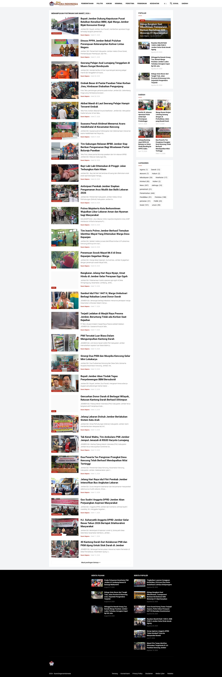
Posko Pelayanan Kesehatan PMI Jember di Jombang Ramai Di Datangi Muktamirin (116, 582)
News (144, 185)
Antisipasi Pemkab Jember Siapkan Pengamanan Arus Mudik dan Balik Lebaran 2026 (104, 189)
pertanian (145, 201)
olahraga (157, 185)
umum (156, 205)
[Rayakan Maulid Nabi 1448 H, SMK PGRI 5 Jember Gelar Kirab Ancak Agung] (144, 45)
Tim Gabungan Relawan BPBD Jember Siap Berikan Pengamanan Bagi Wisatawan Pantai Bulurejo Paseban (105, 147)
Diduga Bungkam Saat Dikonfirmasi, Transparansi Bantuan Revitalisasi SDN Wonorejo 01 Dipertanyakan (157, 595)
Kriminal (118, 3)
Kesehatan (154, 3)
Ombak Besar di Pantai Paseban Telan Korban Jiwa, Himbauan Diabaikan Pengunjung (105, 85)
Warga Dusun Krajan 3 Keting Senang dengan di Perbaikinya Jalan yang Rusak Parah (163, 116)
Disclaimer (149, 673)
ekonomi (144, 173)
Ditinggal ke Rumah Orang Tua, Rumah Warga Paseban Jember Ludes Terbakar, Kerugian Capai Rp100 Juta (160, 61)
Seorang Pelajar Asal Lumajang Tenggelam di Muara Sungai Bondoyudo (105, 65)
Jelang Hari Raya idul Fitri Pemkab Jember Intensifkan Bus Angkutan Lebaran (104, 481)
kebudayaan (146, 177)
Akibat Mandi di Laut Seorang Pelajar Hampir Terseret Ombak (105, 105)
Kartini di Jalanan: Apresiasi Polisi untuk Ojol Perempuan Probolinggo (145, 116)
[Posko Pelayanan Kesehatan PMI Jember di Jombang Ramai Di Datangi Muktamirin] (97, 583)
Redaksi (170, 673)
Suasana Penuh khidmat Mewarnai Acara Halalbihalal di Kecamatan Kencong (103, 125)
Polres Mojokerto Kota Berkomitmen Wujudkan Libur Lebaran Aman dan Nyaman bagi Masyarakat (104, 211)
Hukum (109, 3)
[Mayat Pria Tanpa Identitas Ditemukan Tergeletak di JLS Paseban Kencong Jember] (139, 646)
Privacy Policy (137, 673)
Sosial (176, 3)
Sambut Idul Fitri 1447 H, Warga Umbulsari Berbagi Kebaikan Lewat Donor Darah (104, 295)
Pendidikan (142, 3)
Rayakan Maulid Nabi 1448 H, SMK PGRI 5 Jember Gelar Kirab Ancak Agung (160, 46)
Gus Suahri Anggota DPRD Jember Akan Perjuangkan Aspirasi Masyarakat (102, 501)
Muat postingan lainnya (90, 562)
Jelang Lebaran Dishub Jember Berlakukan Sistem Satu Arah (104, 418)
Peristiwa (130, 3)
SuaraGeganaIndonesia (62, 673)
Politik (100, 3)
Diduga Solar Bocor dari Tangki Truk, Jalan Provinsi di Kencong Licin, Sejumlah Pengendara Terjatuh (160, 78)
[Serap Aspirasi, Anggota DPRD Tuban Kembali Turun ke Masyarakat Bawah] (139, 634)
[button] (165, 3)
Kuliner (156, 181)
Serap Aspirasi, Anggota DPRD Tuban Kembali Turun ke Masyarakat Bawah (158, 633)
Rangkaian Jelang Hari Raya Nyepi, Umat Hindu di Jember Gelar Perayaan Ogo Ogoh (104, 275)
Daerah (185, 3)
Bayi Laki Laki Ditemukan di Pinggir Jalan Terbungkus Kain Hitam (103, 168)
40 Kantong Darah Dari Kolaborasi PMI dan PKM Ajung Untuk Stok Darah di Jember (104, 544)
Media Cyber (160, 673)
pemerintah (146, 189)
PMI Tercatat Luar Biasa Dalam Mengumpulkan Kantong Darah (97, 337)
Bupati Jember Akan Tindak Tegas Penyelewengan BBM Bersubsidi (99, 378)
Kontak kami (125, 673)
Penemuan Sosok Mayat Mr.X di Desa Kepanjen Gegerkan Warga (101, 254)
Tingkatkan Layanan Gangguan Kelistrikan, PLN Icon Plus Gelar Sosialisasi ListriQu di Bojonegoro (159, 582)
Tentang (115, 673)
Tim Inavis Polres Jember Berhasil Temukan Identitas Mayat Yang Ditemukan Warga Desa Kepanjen (105, 234)
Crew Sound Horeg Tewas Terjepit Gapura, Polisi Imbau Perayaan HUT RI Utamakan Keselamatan (159, 609)
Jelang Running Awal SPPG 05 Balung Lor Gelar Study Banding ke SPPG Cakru (144, 144)
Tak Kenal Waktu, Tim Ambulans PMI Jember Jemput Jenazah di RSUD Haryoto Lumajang (105, 439)
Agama (144, 170)
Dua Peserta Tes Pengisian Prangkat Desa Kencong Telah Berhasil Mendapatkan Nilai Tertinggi (104, 460)
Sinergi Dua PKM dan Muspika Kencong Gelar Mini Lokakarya (105, 358)
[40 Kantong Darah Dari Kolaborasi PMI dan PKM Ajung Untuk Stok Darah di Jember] (65, 549)
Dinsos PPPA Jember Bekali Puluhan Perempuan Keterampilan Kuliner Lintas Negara (102, 44)
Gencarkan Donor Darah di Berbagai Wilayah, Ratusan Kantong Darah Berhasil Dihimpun (105, 398)
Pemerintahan (87, 3)
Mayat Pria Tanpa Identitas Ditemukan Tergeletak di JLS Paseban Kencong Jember (157, 645)
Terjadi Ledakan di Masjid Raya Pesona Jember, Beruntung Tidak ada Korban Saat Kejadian (103, 316)
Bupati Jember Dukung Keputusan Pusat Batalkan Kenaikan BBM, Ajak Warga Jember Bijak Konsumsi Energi (105, 22)
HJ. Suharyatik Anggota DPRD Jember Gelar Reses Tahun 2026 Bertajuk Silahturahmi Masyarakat (105, 523)
